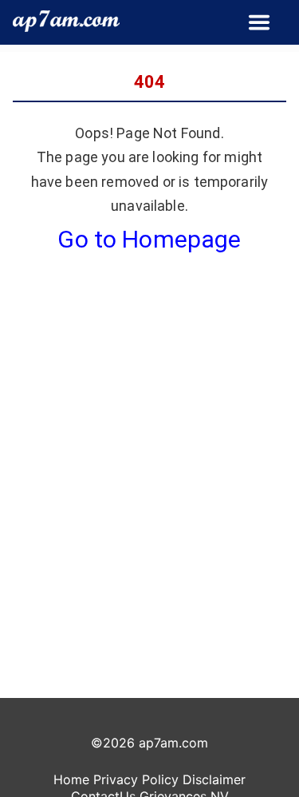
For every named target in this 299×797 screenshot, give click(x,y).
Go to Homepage (149, 239)
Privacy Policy (136, 779)
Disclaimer (214, 779)
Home (71, 779)
